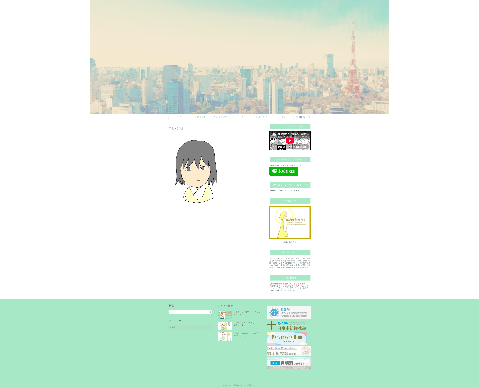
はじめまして (200, 117)
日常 (241, 117)
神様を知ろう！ (290, 242)
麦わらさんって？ (221, 117)
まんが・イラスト (262, 117)
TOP (179, 117)
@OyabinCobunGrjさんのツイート (284, 191)
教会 (283, 117)
